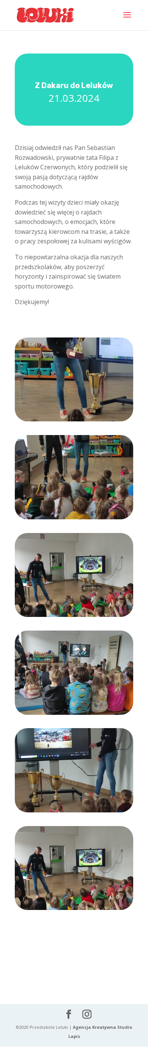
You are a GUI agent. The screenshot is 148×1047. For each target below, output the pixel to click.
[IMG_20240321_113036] (74, 812)
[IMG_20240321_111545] (74, 616)
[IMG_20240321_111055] (74, 519)
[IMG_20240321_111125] (74, 421)
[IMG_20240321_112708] (74, 714)
